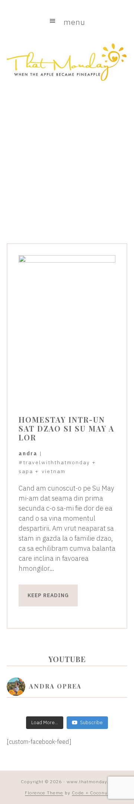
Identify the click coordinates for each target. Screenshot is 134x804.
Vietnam (54, 471)
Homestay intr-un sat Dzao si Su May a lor (66, 428)
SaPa (26, 471)
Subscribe (91, 722)
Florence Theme (44, 792)
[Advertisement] (67, 166)
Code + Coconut (90, 792)
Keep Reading (48, 595)
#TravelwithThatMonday (54, 462)
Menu (74, 22)
